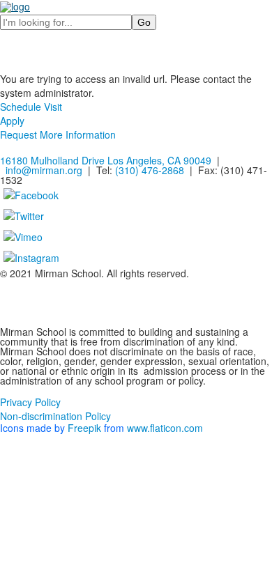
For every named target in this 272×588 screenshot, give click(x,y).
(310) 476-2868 (149, 170)
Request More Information (58, 134)
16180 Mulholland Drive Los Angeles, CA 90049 (105, 160)
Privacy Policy (30, 402)
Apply (12, 120)
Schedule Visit (31, 107)
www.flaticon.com (165, 428)
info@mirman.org (44, 170)
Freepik (84, 428)
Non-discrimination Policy (55, 416)
